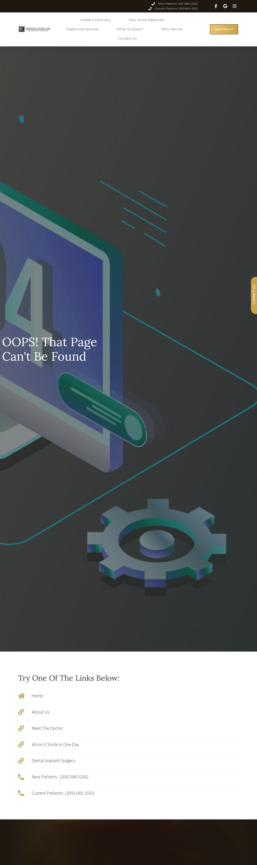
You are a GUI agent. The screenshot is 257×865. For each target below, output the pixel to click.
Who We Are (171, 29)
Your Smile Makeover (146, 20)
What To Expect (129, 29)
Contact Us (127, 38)
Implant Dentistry (95, 20)
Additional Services (82, 29)
